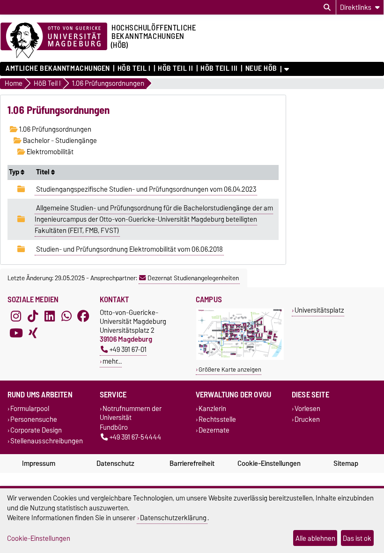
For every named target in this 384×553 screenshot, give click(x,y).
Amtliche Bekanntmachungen (58, 68)
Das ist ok (357, 538)
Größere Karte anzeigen (230, 369)
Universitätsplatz (319, 310)
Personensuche (33, 419)
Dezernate (214, 430)
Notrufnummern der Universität (131, 413)
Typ (15, 172)
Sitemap (345, 463)
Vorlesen (307, 408)
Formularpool (29, 408)
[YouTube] (15, 333)
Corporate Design (36, 430)
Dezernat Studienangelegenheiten (193, 278)
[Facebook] (83, 316)
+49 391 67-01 (128, 349)
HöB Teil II (175, 68)
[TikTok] (32, 316)
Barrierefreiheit (192, 463)
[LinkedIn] (49, 316)
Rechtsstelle (217, 419)
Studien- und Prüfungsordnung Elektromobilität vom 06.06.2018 (129, 249)
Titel (43, 172)
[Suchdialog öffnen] (327, 7)
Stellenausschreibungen (46, 441)
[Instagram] (15, 316)
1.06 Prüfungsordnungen (54, 129)
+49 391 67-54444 (135, 437)
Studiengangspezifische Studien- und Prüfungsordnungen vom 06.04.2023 (146, 189)
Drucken (307, 419)
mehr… (112, 361)
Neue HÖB (261, 68)
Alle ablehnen (315, 538)
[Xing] (32, 333)
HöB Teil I (134, 68)
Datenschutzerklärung (173, 517)
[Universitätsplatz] (240, 358)
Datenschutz (115, 463)
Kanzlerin (212, 408)
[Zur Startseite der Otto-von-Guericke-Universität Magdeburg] (54, 41)
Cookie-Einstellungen (269, 463)
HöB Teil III (219, 68)
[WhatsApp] (66, 316)
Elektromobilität (49, 151)
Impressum (38, 463)
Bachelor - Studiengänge (59, 140)
